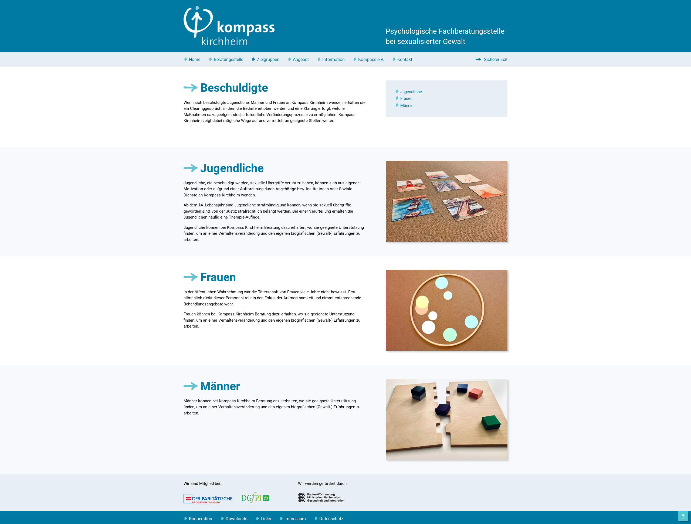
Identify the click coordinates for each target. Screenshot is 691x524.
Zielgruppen (268, 59)
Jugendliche (411, 91)
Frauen (406, 98)
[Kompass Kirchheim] (229, 44)
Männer (407, 105)
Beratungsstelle (228, 59)
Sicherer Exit (495, 59)
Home (194, 59)
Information (333, 59)
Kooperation (200, 518)
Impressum (295, 518)
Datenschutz (331, 518)
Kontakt (404, 59)
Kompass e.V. (371, 59)
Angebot (301, 59)
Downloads (236, 518)
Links (266, 518)
